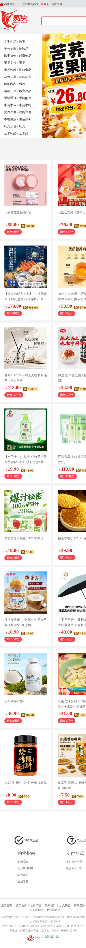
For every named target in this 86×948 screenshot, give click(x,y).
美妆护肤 (10, 48)
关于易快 (21, 905)
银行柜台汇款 (74, 868)
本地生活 (10, 119)
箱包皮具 (10, 77)
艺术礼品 (10, 133)
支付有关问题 (74, 861)
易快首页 (9, 4)
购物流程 (23, 861)
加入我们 (65, 905)
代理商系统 (53, 910)
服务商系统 (36, 910)
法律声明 (35, 905)
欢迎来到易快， (35, 4)
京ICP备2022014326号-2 (45, 921)
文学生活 (10, 41)
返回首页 (6, 905)
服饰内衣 (10, 84)
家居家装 (10, 105)
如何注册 (23, 874)
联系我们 (50, 905)
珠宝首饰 (10, 55)
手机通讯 (10, 98)
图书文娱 (10, 63)
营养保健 (10, 112)
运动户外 (10, 91)
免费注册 (56, 4)
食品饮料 (10, 70)
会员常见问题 (26, 868)
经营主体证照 (9, 926)
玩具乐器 (10, 126)
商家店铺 (79, 905)
